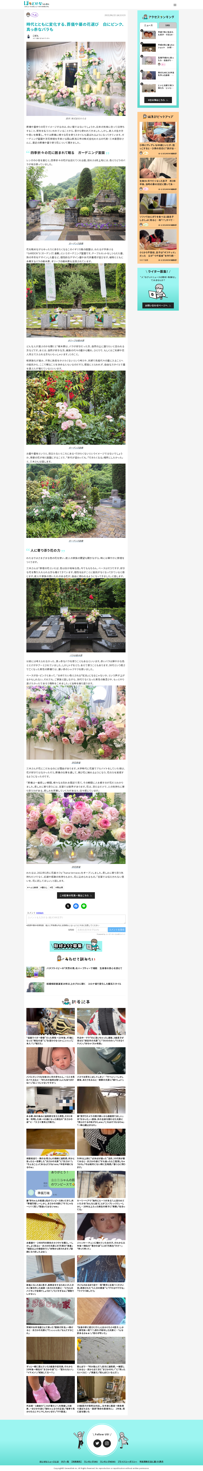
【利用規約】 (76, 1461)
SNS (167, 25)
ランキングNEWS (108, 1461)
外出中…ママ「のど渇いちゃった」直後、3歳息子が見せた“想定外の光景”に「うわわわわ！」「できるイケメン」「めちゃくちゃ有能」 (100, 1040)
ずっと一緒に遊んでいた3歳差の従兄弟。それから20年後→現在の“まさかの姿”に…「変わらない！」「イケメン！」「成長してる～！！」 (49, 1369)
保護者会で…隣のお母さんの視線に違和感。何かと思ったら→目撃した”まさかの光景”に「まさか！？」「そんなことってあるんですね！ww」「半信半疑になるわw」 (50, 1163)
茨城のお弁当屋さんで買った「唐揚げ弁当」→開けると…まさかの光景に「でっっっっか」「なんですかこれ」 (50, 1330)
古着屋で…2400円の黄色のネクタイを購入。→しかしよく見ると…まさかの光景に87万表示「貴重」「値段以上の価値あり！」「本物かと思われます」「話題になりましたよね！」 (49, 1247)
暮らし (45, 887)
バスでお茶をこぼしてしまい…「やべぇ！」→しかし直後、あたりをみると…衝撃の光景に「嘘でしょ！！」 (100, 1078)
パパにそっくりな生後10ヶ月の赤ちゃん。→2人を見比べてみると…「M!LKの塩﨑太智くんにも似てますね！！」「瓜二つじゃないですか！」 (50, 1079)
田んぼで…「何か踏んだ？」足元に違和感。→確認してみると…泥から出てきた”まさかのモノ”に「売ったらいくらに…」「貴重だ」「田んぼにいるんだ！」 (101, 1369)
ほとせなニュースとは (49, 1461)
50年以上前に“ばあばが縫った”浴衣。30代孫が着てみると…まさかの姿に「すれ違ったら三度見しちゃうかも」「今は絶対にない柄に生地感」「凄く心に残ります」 (101, 1163)
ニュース (148, 25)
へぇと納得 (33, 887)
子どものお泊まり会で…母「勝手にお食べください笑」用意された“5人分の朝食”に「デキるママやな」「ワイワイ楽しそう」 (100, 1287)
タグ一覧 (65, 1461)
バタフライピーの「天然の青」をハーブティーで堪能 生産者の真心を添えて (84, 968)
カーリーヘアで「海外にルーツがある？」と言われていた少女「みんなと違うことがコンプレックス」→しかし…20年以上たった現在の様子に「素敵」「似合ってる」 (101, 1205)
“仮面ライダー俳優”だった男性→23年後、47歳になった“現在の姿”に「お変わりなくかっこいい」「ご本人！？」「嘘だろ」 (50, 1040)
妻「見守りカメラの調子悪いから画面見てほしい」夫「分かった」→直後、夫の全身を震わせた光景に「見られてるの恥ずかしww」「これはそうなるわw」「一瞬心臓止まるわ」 (100, 1120)
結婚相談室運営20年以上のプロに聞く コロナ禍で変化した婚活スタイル (84, 983)
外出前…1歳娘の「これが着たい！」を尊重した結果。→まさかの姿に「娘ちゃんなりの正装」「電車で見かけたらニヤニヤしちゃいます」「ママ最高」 (50, 1408)
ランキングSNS (91, 1461)
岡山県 (60, 887)
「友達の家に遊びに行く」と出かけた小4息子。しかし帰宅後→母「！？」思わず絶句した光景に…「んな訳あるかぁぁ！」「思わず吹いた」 (100, 1330)
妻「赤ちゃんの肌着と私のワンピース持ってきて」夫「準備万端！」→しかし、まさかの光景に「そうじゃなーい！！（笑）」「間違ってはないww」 (49, 1203)
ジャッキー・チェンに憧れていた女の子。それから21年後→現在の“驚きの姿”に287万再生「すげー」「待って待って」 (101, 1245)
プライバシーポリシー (127, 1461)
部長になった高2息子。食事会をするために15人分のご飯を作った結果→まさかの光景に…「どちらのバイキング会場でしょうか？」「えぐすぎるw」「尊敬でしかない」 (50, 1289)
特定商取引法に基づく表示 (152, 1461)
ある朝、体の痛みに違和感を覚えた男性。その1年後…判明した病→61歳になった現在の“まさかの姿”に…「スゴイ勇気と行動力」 (49, 1118)
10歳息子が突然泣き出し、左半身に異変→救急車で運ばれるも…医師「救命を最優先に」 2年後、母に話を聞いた (101, 1408)
